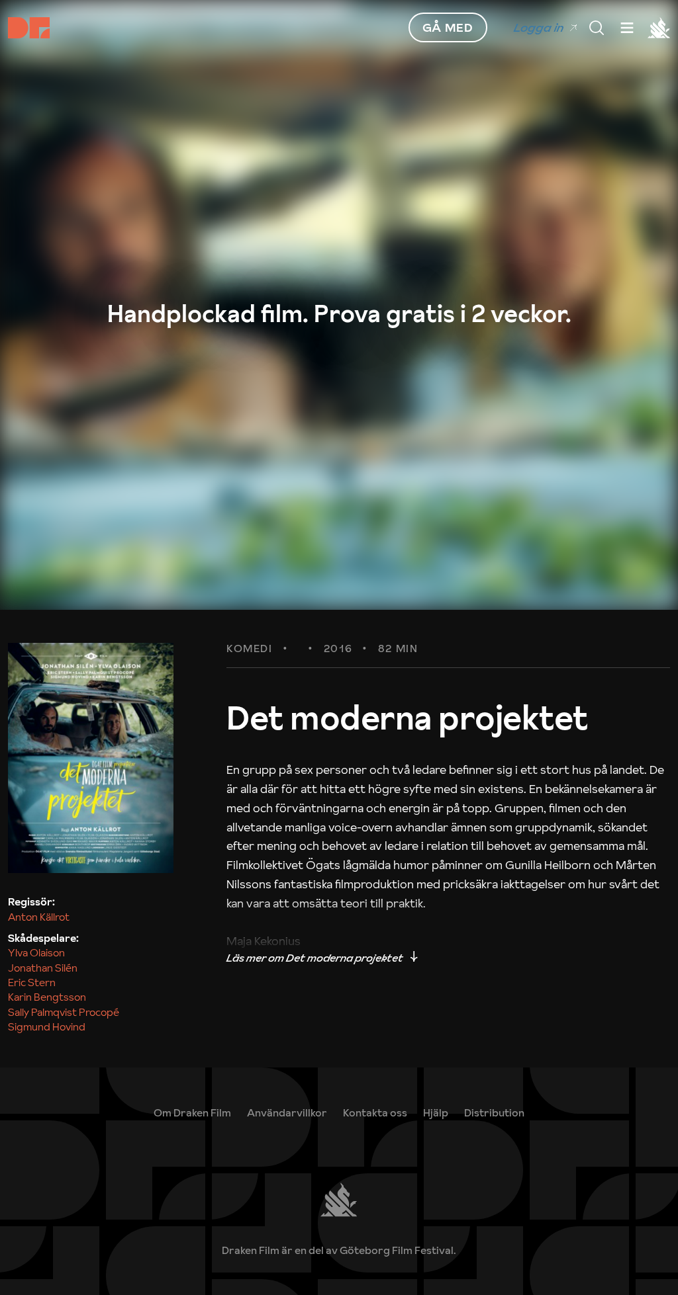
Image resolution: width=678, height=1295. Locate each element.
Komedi (249, 649)
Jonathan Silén (42, 967)
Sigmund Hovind (46, 1026)
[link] (435, 1112)
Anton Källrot (39, 916)
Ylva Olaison (36, 952)
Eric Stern (32, 982)
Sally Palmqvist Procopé (63, 1012)
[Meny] (596, 27)
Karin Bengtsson (47, 996)
